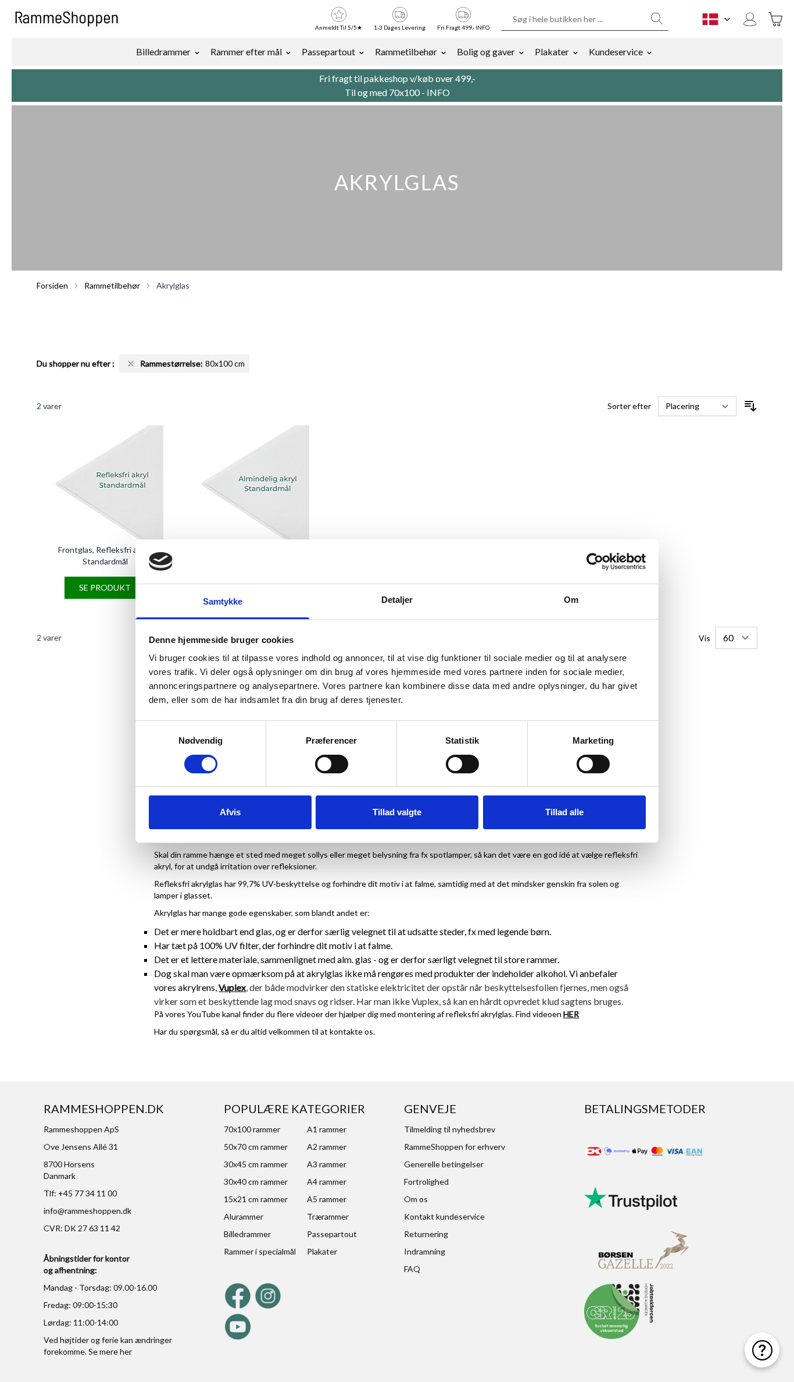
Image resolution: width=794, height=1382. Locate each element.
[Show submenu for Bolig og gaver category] (521, 52)
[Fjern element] (131, 364)
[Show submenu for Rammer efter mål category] (288, 52)
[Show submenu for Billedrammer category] (197, 52)
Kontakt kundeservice (444, 1216)
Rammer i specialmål (260, 1251)
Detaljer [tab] (397, 600)
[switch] (331, 764)
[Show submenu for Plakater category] (575, 52)
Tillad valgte (397, 812)
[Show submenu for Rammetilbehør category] (443, 52)
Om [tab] (571, 600)
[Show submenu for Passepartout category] (361, 52)
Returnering (426, 1234)
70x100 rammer (252, 1129)
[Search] (657, 19)
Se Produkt (105, 587)
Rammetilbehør (406, 51)
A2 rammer (326, 1147)
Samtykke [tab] (223, 601)
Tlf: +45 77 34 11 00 (80, 1193)
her (126, 1351)
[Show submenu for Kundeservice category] (649, 52)
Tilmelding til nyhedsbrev (449, 1129)
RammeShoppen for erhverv (454, 1147)
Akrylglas (172, 285)
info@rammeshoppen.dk (87, 1211)
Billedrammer (163, 51)
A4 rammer (326, 1181)
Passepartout (328, 51)
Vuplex (232, 987)
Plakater (552, 51)
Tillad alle (564, 812)
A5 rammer (326, 1199)
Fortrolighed (426, 1181)
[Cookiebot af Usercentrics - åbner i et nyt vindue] (595, 561)
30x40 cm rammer (256, 1181)
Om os (416, 1199)
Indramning (424, 1251)
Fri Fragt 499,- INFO (463, 27)
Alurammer (243, 1216)
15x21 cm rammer (256, 1199)
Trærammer (328, 1216)
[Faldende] (750, 406)
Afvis (230, 812)
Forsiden (52, 285)
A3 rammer (326, 1164)
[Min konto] (750, 19)
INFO (438, 92)
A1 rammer (326, 1129)
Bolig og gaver (486, 51)
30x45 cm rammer (256, 1164)
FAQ (412, 1269)
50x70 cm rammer (256, 1147)
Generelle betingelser (444, 1164)
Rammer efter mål (246, 51)
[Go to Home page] (66, 19)
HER (571, 1014)
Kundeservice (616, 51)
